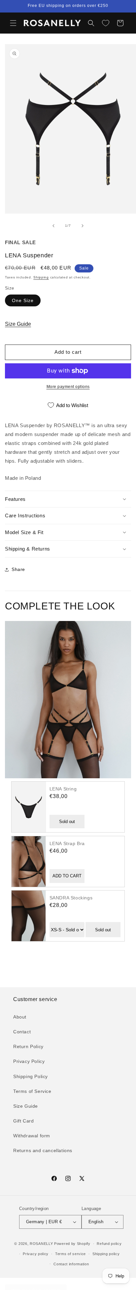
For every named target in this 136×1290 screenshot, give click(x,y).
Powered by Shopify (72, 1244)
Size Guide (18, 324)
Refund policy (109, 1244)
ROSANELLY (41, 1244)
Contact (22, 1031)
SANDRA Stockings (71, 897)
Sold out (67, 821)
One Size (23, 300)
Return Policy (28, 1046)
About (19, 1016)
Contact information (71, 1264)
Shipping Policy (30, 1076)
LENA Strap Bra (67, 843)
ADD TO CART (67, 875)
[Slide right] (82, 226)
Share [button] (18, 569)
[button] (13, 23)
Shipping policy (106, 1254)
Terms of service (70, 1254)
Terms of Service (32, 1091)
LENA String (63, 788)
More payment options (68, 386)
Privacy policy (36, 1254)
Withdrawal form (31, 1135)
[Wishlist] (105, 23)
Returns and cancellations (42, 1150)
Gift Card (23, 1120)
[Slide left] (53, 226)
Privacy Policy (29, 1061)
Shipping (41, 277)
